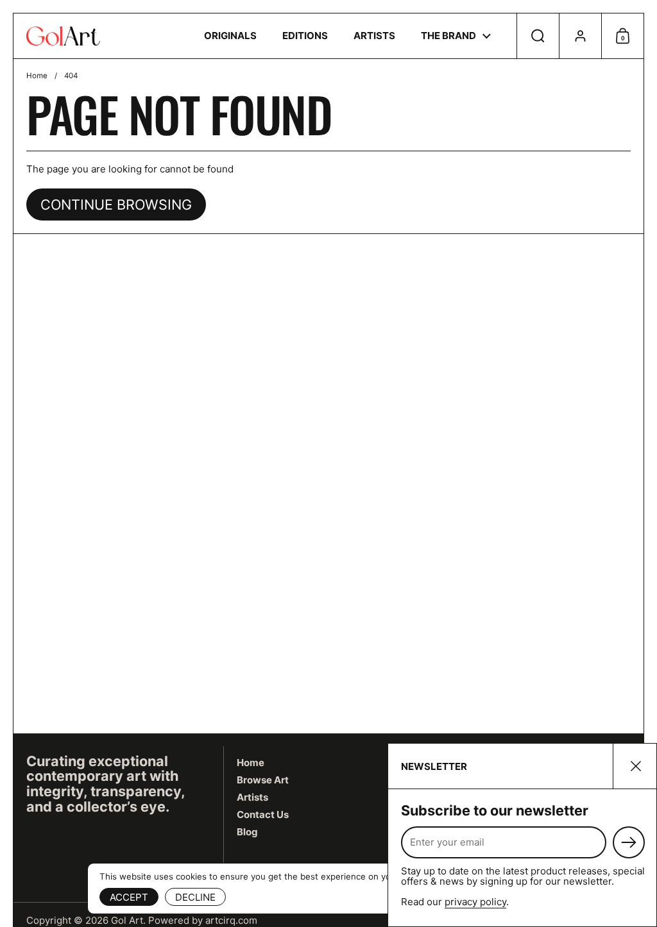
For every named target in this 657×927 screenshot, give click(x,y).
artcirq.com (231, 920)
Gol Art (127, 920)
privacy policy (475, 902)
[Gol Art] (63, 36)
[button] (537, 35)
